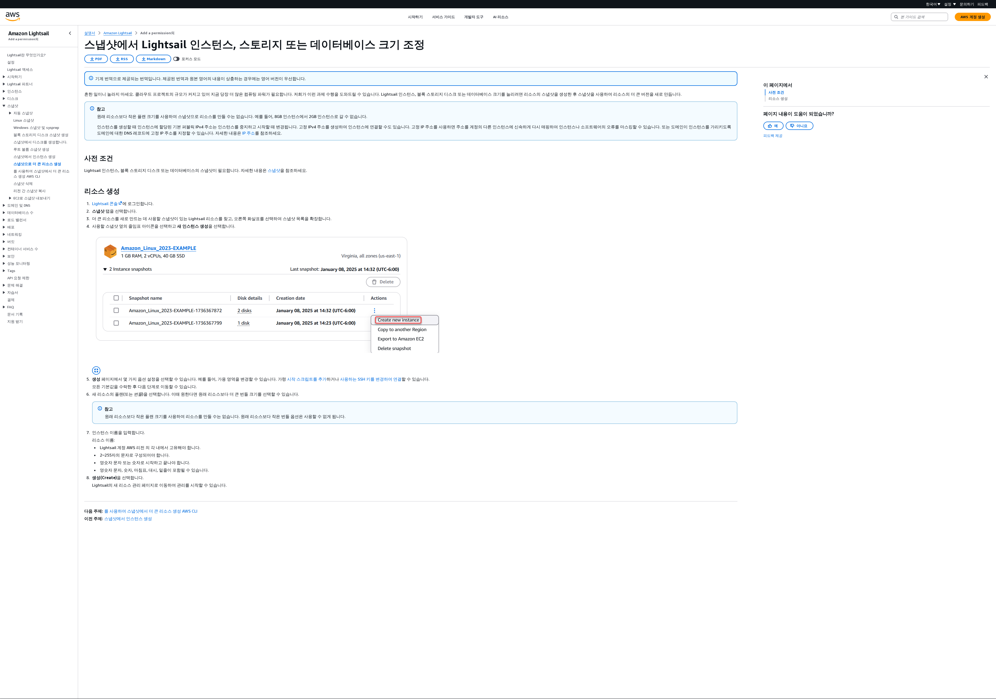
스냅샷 (274, 170)
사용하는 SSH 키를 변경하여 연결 (371, 379)
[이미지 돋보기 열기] (96, 370)
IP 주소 (248, 133)
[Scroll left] (404, 17)
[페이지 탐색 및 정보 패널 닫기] (986, 77)
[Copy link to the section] (80, 158)
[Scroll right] (512, 17)
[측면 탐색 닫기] (70, 33)
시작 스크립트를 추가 (307, 379)
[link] (157, 33)
